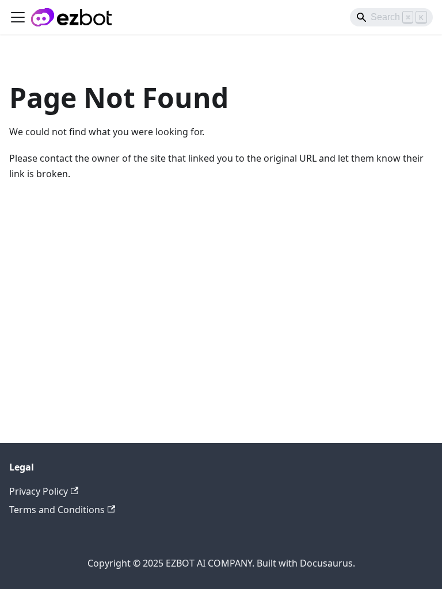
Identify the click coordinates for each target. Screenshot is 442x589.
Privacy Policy (38, 491)
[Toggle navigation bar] (17, 17)
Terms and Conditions (57, 509)
